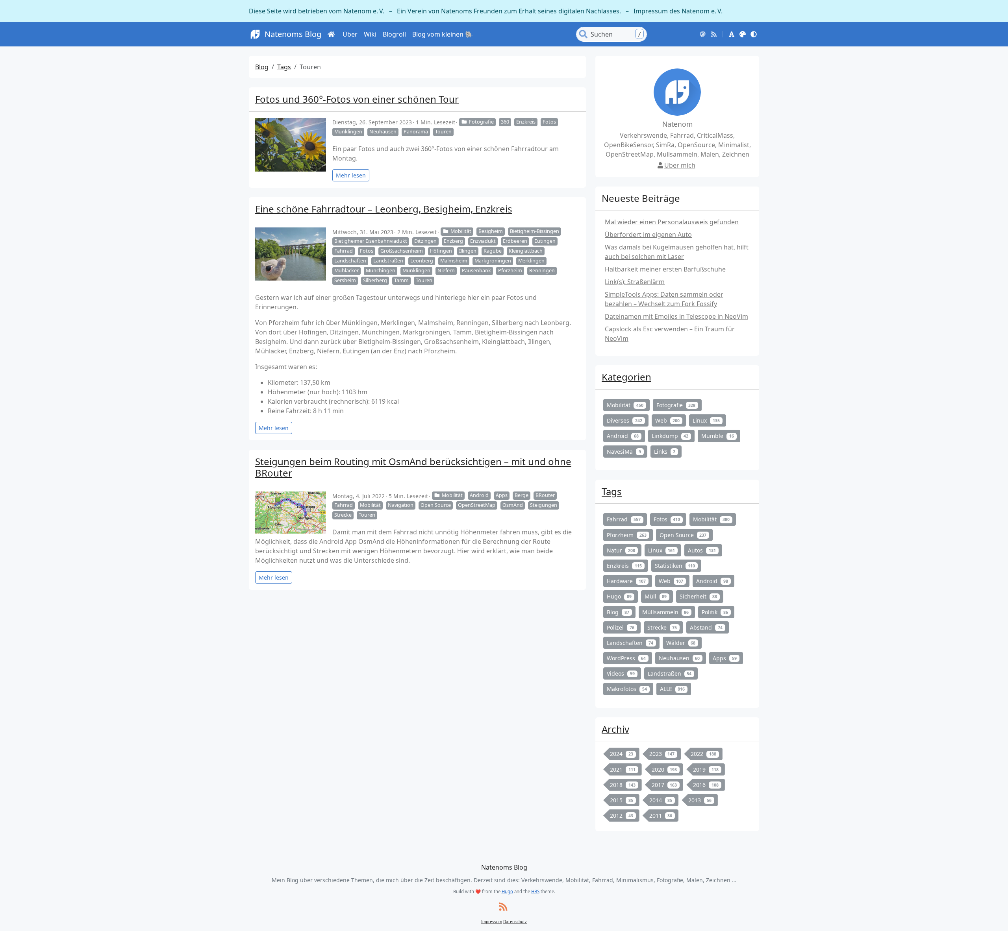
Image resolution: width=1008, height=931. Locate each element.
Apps (502, 495)
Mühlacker (346, 270)
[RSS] (713, 34)
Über (350, 34)
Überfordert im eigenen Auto (648, 234)
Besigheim (490, 231)
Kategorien (626, 376)
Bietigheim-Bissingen (534, 231)
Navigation (400, 505)
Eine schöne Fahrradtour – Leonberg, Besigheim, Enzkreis (383, 208)
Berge (521, 495)
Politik (715, 612)
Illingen (467, 251)
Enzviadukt (483, 241)
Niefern (446, 270)
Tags (284, 67)
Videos (621, 673)
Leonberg (421, 260)
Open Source (436, 505)
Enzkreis (526, 121)
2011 (661, 815)
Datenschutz (515, 921)
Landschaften (350, 260)
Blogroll (394, 34)
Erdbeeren (515, 241)
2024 (621, 753)
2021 (623, 769)
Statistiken (675, 565)
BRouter (545, 495)
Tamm (401, 280)
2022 (703, 753)
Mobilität (460, 231)
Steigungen (543, 505)
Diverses (624, 420)
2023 (662, 753)
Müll (656, 596)
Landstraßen (388, 260)
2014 (661, 800)
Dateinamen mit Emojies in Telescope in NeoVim (676, 316)
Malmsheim (453, 260)
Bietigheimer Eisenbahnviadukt (370, 241)
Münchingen (380, 270)
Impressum (491, 921)
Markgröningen (492, 260)
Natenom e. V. (363, 11)
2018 (623, 785)
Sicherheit (698, 596)
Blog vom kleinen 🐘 (442, 34)
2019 (706, 769)
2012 (621, 815)
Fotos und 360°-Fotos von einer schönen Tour (357, 98)
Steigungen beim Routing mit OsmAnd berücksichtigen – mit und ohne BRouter (413, 467)
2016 (706, 785)
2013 (700, 800)
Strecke (343, 515)
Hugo (619, 596)
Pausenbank (476, 270)
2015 (621, 800)
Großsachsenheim (401, 251)
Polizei (620, 627)
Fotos (549, 121)
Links (665, 451)
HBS (535, 891)
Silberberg (375, 280)
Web (667, 420)
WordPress (626, 658)
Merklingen (531, 260)
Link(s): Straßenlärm (635, 281)
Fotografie (481, 121)
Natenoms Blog (293, 34)
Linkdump (670, 436)
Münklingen (348, 131)
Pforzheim (510, 270)
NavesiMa (624, 451)
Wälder (681, 643)
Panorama (416, 131)
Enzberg (453, 241)
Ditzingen (425, 241)
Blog (262, 67)
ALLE (672, 689)
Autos (702, 550)
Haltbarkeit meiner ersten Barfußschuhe (665, 269)
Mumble (717, 436)
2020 (664, 769)
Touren (443, 131)
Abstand (706, 627)
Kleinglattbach (526, 251)
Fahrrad (343, 251)
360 (505, 121)
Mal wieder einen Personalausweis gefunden (672, 222)
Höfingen (441, 251)
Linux (706, 420)
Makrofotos (627, 689)
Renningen (542, 270)
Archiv (615, 728)
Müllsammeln (665, 612)
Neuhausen (383, 131)
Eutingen (545, 241)
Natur (621, 550)
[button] (731, 34)
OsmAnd (512, 505)
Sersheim (345, 280)
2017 (664, 785)
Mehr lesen (351, 175)
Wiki (370, 34)
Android (479, 495)
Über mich (679, 165)
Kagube (493, 251)
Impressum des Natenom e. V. (678, 11)
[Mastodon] (702, 34)
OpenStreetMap (476, 505)
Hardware (626, 581)
